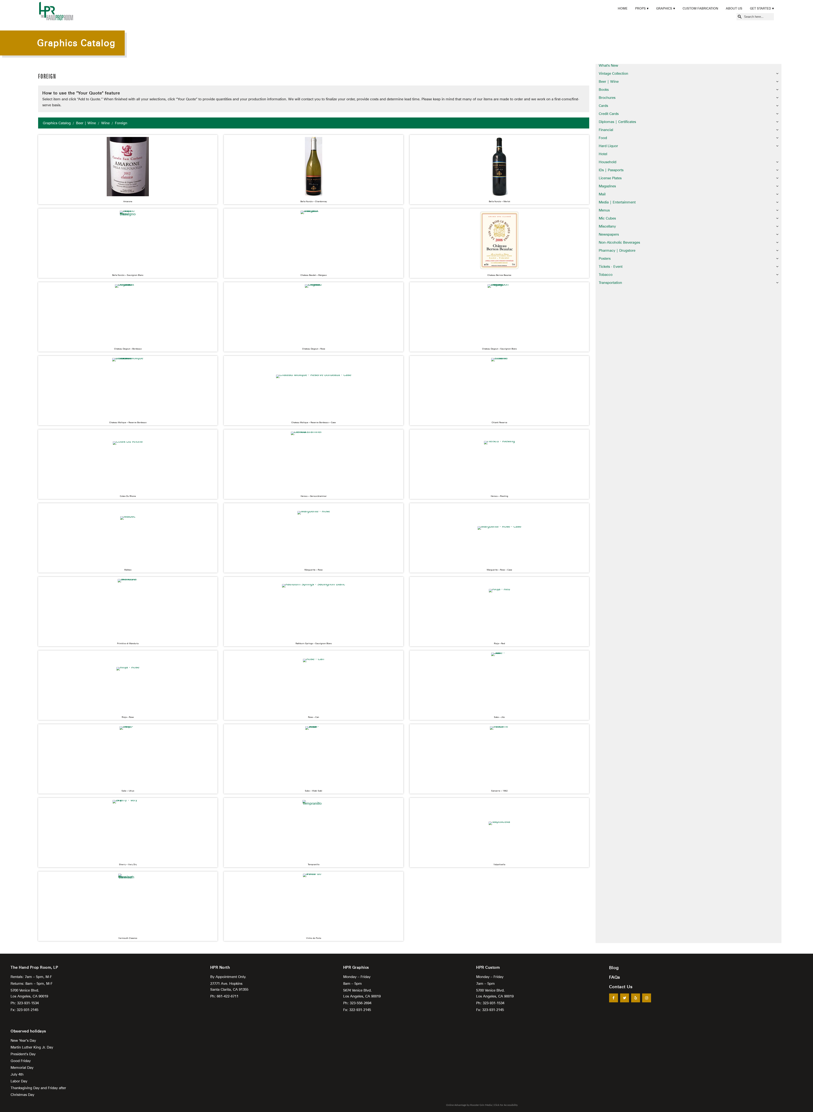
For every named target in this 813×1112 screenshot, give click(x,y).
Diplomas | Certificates (617, 122)
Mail (602, 194)
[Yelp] (635, 997)
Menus (604, 210)
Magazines (607, 186)
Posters (605, 258)
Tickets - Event (610, 266)
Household (607, 162)
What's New (608, 65)
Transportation (610, 282)
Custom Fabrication (700, 8)
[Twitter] (624, 997)
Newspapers (609, 234)
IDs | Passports (611, 170)
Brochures (607, 97)
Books (604, 89)
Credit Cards (609, 114)
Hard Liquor (608, 146)
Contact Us (621, 986)
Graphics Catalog (57, 123)
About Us (734, 8)
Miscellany (607, 226)
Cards (603, 106)
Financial (606, 130)
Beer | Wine (86, 123)
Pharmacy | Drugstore (617, 250)
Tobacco (606, 274)
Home (623, 8)
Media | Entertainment (617, 202)
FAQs (614, 977)
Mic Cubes (607, 218)
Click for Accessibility (506, 1105)
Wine (105, 123)
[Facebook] (613, 997)
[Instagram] (646, 997)
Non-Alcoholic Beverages (619, 242)
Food (603, 138)
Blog (614, 967)
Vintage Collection (613, 73)
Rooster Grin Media (481, 1105)
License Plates (610, 178)
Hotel (603, 154)
